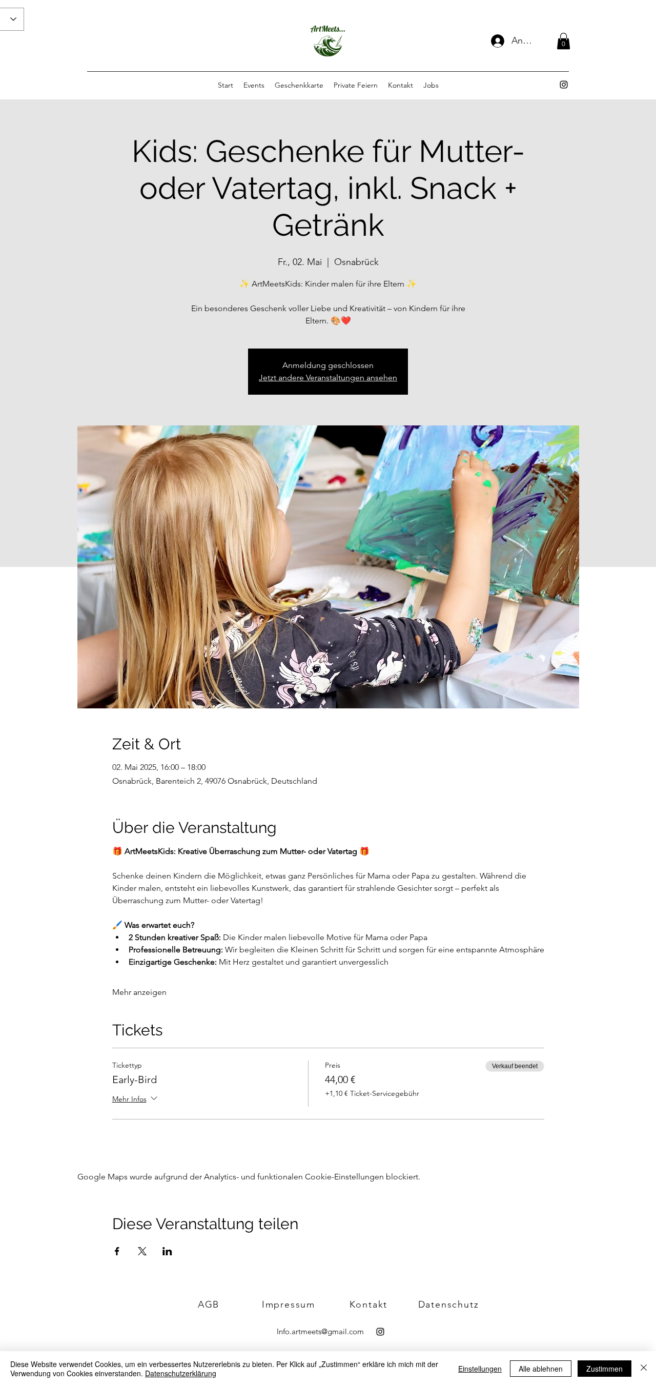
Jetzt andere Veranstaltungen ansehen (328, 377)
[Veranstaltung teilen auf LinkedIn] (167, 1251)
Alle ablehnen (541, 1368)
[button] (563, 41)
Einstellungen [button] (480, 1368)
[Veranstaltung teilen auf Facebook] (117, 1251)
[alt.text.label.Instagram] (564, 84)
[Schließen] (644, 1368)
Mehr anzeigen (139, 992)
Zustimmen (604, 1368)
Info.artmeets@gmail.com (320, 1331)
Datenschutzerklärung (180, 1373)
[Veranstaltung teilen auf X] (142, 1251)
